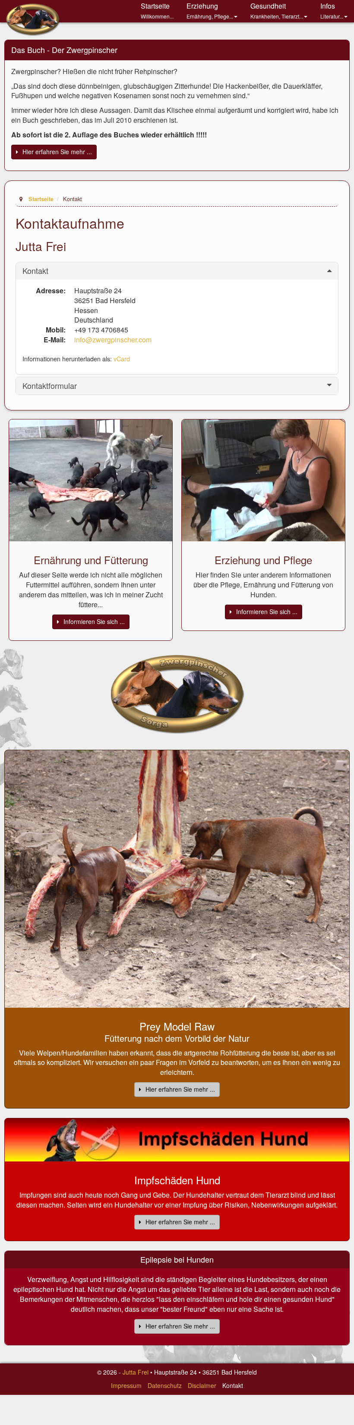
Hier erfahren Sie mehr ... (57, 151)
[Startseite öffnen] (177, 693)
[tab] (177, 270)
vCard (122, 358)
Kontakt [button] (35, 271)
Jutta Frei (136, 1372)
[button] (212, 11)
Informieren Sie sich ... (94, 621)
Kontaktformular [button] (49, 386)
